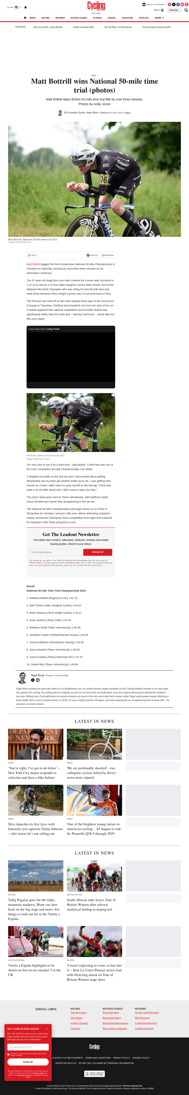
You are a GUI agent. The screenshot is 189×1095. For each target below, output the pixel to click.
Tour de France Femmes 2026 (156, 27)
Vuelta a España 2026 (83, 27)
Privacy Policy (38, 1073)
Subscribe (173, 10)
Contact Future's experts (67, 1058)
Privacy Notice (36, 563)
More (158, 18)
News (33, 18)
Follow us (94, 255)
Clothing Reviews (144, 1028)
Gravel (112, 18)
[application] (71, 357)
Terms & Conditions (25, 1075)
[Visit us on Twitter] (174, 4)
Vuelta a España (79, 1023)
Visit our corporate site (132, 1086)
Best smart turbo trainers (115, 1023)
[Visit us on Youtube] (182, 4)
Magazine (127, 18)
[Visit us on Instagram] (169, 4)
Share (33, 255)
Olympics (75, 1028)
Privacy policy (121, 1058)
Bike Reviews (142, 1018)
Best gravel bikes (112, 1018)
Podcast (144, 18)
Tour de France (78, 1012)
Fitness (97, 18)
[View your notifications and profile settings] (25, 7)
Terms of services (65, 560)
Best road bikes (111, 1012)
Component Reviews (146, 1023)
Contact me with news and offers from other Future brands (28, 1054)
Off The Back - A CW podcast (118, 27)
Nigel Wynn (92, 112)
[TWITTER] (33, 680)
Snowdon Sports (76, 112)
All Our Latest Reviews (147, 1012)
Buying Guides (79, 18)
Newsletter (109, 255)
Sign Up (28, 1062)
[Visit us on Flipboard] (186, 4)
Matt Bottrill (33, 264)
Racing (45, 18)
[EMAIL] (38, 680)
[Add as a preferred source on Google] (94, 1074)
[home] (25, 18)
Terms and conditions (98, 1058)
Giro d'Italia (76, 1018)
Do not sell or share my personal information (106, 1063)
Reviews (60, 18)
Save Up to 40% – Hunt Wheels (48, 27)
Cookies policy (141, 1058)
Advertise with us (65, 1063)
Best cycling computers (115, 1028)
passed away (149, 696)
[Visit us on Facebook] (178, 4)
